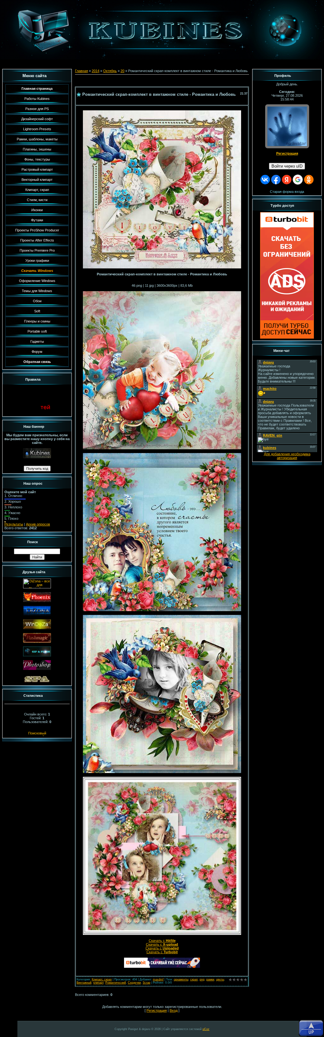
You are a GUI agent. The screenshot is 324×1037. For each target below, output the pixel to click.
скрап (194, 979)
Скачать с (162, 940)
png (202, 979)
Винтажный (84, 982)
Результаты (13, 524)
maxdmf (158, 979)
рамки (210, 979)
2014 (95, 71)
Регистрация (156, 1010)
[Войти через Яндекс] (286, 179)
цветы (220, 979)
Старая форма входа (287, 191)
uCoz (205, 1029)
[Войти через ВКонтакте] (265, 179)
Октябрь (110, 71)
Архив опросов (38, 524)
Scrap (146, 982)
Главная (81, 71)
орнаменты (181, 979)
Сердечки (134, 982)
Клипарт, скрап (102, 979)
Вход (174, 1010)
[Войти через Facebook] (276, 179)
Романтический (115, 982)
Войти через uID (286, 166)
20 (122, 71)
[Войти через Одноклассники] (309, 179)
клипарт (98, 982)
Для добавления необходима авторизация (287, 456)
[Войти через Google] (298, 180)
